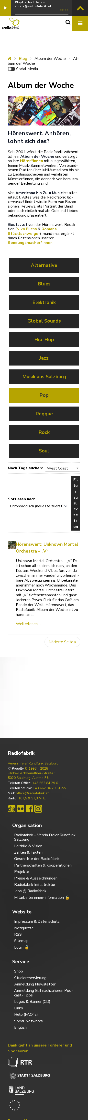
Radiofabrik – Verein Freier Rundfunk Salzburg (45, 837)
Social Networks (28, 1021)
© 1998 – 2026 (36, 768)
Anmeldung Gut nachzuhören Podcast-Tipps (43, 993)
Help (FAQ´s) (26, 1014)
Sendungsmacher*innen (30, 242)
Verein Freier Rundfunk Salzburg (33, 763)
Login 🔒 (21, 947)
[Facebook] (29, 809)
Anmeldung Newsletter (34, 984)
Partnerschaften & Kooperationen (43, 865)
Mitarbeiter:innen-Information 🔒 (42, 897)
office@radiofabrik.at (32, 793)
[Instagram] (38, 809)
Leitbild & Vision (28, 846)
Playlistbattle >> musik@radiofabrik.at (33, 4)
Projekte (21, 871)
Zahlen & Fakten (28, 852)
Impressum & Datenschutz (37, 921)
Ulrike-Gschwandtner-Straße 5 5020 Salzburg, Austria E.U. (32, 775)
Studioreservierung (30, 978)
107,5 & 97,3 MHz (32, 798)
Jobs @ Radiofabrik (30, 891)
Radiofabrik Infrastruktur (34, 884)
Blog (23, 58)
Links (18, 1008)
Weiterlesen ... (28, 624)
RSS (18, 934)
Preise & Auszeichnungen (35, 878)
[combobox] (62, 468)
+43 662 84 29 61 (46, 783)
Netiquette (24, 928)
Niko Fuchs (27, 229)
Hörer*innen (31, 161)
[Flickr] (20, 809)
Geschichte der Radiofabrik (37, 858)
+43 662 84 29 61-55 (49, 788)
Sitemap (21, 940)
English (20, 1027)
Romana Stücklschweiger (32, 231)
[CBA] (12, 809)
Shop (18, 971)
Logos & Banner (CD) (32, 1001)
